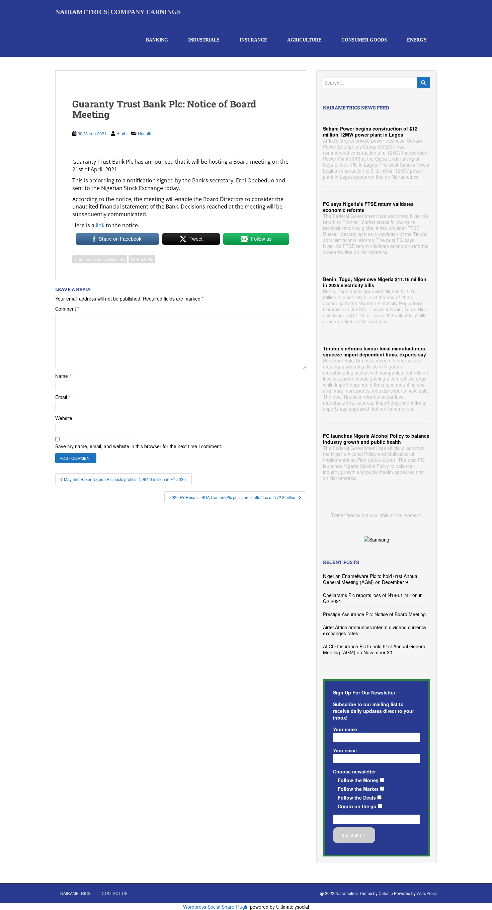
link (100, 225)
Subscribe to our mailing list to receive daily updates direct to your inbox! (373, 711)
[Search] (423, 82)
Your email (345, 750)
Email (62, 397)
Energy (417, 40)
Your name (345, 729)
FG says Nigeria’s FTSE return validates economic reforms (368, 206)
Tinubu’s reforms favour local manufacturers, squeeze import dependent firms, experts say (374, 351)
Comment (67, 308)
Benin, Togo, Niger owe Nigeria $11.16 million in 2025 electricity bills (374, 282)
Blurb (121, 133)
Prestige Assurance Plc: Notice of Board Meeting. (375, 614)
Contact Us (115, 893)
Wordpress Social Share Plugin (216, 906)
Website (63, 418)
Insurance (253, 40)
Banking (157, 40)
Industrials (204, 40)
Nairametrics (75, 893)
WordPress (427, 893)
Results (145, 133)
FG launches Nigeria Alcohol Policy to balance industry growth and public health (376, 438)
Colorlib (386, 893)
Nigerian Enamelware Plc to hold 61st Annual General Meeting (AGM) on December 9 (370, 579)
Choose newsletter (354, 771)
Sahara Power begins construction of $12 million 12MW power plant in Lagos (370, 131)
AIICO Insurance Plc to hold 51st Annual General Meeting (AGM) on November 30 (374, 649)
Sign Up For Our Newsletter (364, 692)
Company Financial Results (100, 259)
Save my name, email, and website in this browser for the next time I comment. (138, 446)
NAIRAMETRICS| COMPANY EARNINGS (118, 11)
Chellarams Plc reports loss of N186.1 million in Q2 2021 (373, 598)
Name (63, 376)
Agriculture (304, 40)
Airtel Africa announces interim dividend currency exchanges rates (374, 630)
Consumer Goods (364, 40)
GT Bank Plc (142, 259)
